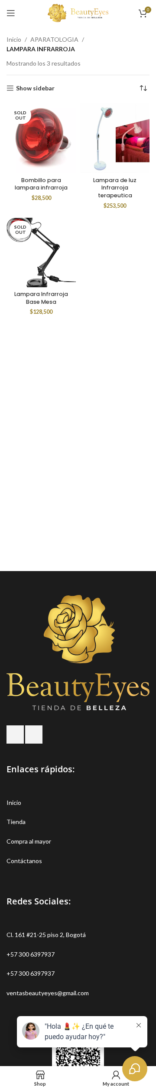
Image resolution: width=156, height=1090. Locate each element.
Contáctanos (24, 860)
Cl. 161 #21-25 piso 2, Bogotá (46, 934)
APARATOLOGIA (54, 39)
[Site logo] (78, 12)
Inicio (13, 39)
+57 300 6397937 (30, 954)
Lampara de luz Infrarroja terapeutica (114, 187)
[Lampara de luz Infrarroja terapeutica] (115, 138)
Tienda (16, 821)
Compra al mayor (28, 841)
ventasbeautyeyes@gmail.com (47, 993)
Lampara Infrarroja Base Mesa (41, 298)
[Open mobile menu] (11, 13)
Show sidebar (35, 88)
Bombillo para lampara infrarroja (41, 184)
